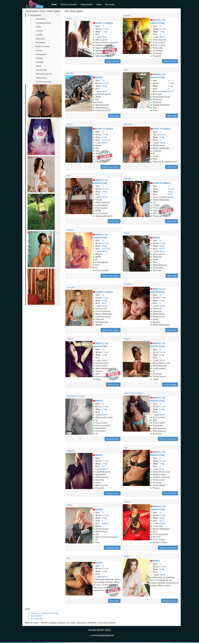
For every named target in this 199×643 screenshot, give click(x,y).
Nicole (126, 233)
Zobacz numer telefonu (110, 167)
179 (161, 566)
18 (169, 80)
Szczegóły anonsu (112, 493)
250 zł (162, 37)
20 (103, 240)
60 (160, 31)
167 (103, 134)
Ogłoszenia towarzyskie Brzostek (44, 613)
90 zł (161, 469)
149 (103, 297)
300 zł (104, 142)
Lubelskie (39, 30)
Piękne (162, 248)
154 (161, 28)
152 (103, 406)
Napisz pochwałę (112, 61)
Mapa (99, 4)
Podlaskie (39, 58)
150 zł (162, 142)
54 (103, 137)
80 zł (104, 37)
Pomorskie (40, 62)
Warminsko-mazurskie (44, 74)
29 (103, 80)
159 (161, 243)
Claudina (128, 178)
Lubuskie (39, 34)
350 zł (170, 197)
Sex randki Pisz (37, 618)
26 (103, 131)
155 (103, 28)
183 (103, 243)
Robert (127, 501)
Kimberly (127, 284)
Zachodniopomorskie (43, 81)
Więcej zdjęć (114, 115)
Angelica (70, 73)
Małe (170, 194)
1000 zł (105, 523)
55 (103, 86)
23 (160, 26)
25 (103, 403)
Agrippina (71, 450)
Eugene (70, 229)
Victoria (70, 338)
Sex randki (110, 4)
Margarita (128, 124)
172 (161, 406)
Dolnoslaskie (40, 19)
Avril (126, 69)
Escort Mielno (36, 615)
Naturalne (106, 140)
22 (160, 295)
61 (169, 86)
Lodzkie (39, 27)
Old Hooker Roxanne (76, 396)
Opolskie (39, 50)
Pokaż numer (171, 167)
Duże (161, 520)
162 (161, 134)
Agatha (70, 124)
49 (103, 300)
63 (160, 354)
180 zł (104, 360)
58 (160, 137)
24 (160, 512)
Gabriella (70, 287)
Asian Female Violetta (133, 393)
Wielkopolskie (41, 78)
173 (161, 297)
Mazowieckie (40, 42)
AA (103, 466)
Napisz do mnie (113, 384)
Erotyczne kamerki (69, 4)
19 (103, 26)
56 (160, 246)
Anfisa (69, 505)
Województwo (86, 4)
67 (103, 31)
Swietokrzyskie (41, 70)
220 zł (104, 91)
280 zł (162, 251)
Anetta (69, 18)
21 (103, 186)
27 (160, 458)
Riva (68, 558)
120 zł (162, 305)
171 (103, 460)
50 (103, 571)
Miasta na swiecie (42, 46)
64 (103, 191)
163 (103, 188)
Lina (126, 447)
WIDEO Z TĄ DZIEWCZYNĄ (157, 21)
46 (160, 463)
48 (103, 518)
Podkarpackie (41, 54)
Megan (127, 556)
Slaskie (38, 66)
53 (160, 409)
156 (161, 460)
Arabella (127, 15)
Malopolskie (40, 38)
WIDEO (99, 77)
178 (169, 83)
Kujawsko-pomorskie (43, 23)
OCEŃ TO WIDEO (104, 23)
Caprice (127, 338)
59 (103, 409)
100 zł (170, 91)
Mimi (69, 175)
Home (54, 4)
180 (169, 188)
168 (103, 83)
